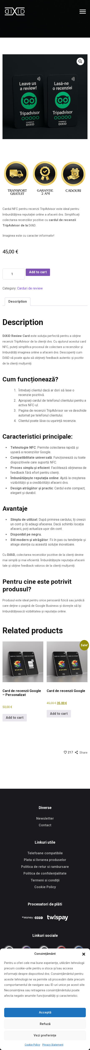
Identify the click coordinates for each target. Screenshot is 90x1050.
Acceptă (45, 1012)
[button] (84, 954)
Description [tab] (17, 301)
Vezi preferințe (45, 1035)
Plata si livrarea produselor (45, 860)
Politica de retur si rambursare (45, 867)
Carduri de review (30, 288)
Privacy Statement (52, 1044)
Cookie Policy (32, 1044)
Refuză (45, 1024)
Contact (45, 825)
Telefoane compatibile (45, 853)
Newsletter (45, 818)
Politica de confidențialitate (45, 873)
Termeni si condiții (45, 880)
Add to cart (38, 272)
